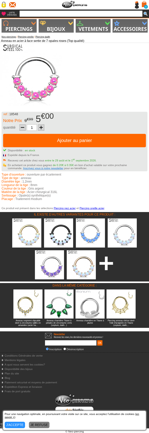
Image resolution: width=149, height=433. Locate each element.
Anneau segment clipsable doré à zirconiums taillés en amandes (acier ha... (28, 322)
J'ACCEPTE (14, 425)
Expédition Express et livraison (23, 386)
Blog (7, 378)
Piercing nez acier (65, 208)
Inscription (55, 349)
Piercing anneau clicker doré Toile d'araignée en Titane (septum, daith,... (121, 322)
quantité (9, 127)
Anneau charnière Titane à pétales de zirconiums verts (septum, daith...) (59, 322)
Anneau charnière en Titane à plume (90, 321)
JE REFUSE (39, 425)
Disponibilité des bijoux (19, 369)
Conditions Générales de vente (24, 355)
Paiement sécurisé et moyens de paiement (31, 382)
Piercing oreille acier (92, 208)
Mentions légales (15, 360)
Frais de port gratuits (17, 391)
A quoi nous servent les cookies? (25, 364)
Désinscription (75, 349)
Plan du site (12, 373)
